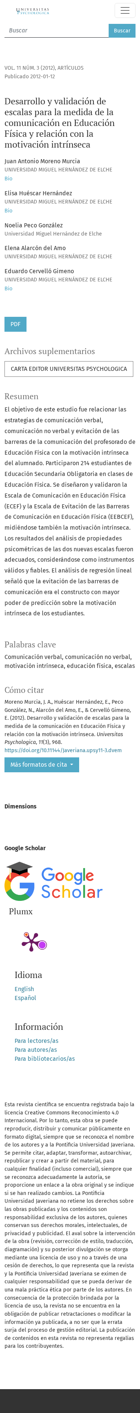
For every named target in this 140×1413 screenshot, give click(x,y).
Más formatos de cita (39, 764)
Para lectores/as (36, 1040)
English (24, 989)
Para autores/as (36, 1049)
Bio (8, 179)
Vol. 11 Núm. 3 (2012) (29, 68)
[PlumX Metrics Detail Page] (31, 941)
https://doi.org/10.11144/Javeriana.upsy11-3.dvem (63, 750)
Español (25, 998)
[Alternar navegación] (125, 10)
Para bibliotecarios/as (45, 1058)
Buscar (122, 31)
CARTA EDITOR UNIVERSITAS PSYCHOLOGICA (69, 368)
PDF (15, 324)
